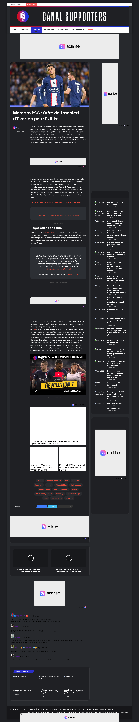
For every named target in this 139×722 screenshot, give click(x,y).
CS (67, 481)
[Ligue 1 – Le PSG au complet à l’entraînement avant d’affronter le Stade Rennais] (100, 265)
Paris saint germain (44, 494)
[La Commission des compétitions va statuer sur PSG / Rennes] (100, 406)
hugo (50, 485)
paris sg (60, 494)
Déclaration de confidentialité (108, 712)
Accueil (14, 30)
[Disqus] (50, 638)
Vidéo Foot (81, 709)
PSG (34, 329)
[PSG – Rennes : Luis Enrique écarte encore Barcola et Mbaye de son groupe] (100, 233)
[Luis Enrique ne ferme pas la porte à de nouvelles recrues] (100, 245)
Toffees (70, 498)
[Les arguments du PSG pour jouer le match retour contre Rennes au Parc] (100, 395)
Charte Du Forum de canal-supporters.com (39, 712)
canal (41, 481)
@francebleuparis (54, 269)
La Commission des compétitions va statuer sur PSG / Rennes (116, 406)
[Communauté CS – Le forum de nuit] (24, 681)
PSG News (24, 30)
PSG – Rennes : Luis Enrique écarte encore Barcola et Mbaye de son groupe (116, 234)
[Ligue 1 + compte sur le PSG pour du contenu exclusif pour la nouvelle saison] (100, 352)
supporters (57, 498)
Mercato (36, 30)
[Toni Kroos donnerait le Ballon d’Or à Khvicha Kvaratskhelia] (100, 364)
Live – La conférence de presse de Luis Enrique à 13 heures (116, 254)
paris (75, 489)
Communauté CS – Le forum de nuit (23, 691)
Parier (90, 30)
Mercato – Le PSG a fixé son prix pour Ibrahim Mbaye (116, 321)
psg (46, 498)
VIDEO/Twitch (63, 30)
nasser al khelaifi (61, 489)
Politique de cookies (91, 712)
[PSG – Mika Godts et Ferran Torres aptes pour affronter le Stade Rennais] (100, 300)
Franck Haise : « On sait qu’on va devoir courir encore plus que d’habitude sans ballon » (116, 289)
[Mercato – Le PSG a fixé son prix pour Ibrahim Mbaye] (100, 321)
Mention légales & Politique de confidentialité (69, 712)
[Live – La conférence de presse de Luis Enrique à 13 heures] (100, 255)
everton (39, 485)
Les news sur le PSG (70, 709)
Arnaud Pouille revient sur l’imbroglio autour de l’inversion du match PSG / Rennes (116, 331)
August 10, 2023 (74, 274)
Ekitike (76, 481)
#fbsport (67, 269)
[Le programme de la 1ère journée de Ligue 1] (100, 343)
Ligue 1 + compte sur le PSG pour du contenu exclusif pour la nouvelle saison (116, 352)
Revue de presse (78, 30)
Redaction (19, 128)
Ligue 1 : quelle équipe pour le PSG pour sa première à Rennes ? (74, 692)
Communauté (49, 30)
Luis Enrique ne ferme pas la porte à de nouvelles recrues (115, 245)
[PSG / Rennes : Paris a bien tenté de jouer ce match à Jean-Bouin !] (50, 681)
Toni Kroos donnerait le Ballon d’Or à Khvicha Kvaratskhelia (116, 363)
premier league (74, 494)
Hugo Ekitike (62, 485)
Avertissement (124, 712)
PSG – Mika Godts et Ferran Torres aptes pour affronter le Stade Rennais (116, 301)
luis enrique (45, 489)
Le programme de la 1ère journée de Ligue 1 (116, 341)
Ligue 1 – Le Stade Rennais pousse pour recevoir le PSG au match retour (115, 374)
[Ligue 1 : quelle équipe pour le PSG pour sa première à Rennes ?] (75, 681)
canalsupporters (54, 481)
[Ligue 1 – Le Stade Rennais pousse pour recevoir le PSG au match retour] (100, 374)
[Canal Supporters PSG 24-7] (69, 16)
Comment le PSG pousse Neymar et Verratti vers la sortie (58, 216)
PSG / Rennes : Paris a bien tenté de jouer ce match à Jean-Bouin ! (48, 692)
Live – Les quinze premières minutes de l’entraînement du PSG (115, 278)
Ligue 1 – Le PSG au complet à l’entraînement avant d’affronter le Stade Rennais (115, 266)
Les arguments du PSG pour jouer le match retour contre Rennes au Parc (116, 395)
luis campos (76, 485)
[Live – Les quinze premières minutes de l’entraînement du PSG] (100, 279)
